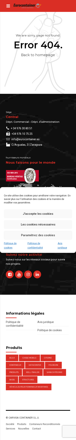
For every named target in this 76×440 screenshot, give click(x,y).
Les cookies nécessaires (38, 224)
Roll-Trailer (32, 372)
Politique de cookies (10, 245)
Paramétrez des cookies (38, 235)
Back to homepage (38, 55)
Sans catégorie (54, 372)
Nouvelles (23, 428)
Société (10, 424)
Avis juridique (62, 245)
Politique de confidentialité (35, 245)
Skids (12, 380)
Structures (28, 380)
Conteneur (15, 365)
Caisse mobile (29, 358)
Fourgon (53, 365)
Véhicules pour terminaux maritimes (28, 387)
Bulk (12, 358)
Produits (14, 372)
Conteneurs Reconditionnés (44, 424)
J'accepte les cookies (38, 214)
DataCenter (35, 365)
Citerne (48, 358)
